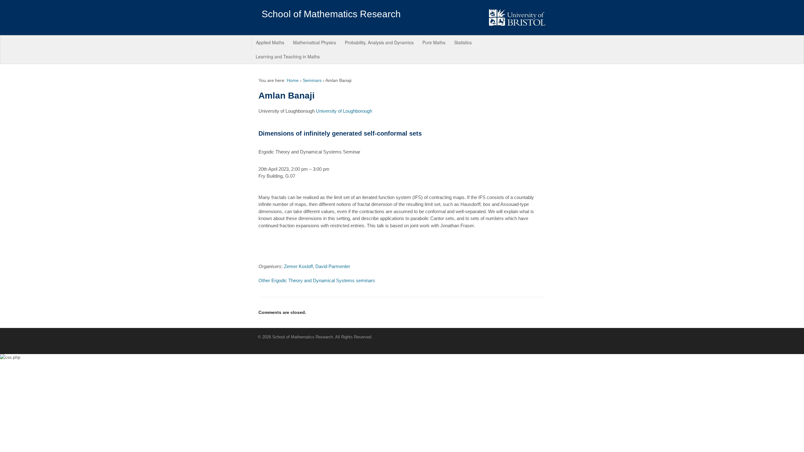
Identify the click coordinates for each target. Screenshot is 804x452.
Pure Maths (433, 42)
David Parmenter (332, 266)
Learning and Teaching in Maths (288, 56)
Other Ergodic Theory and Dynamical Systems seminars (316, 280)
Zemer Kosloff (298, 266)
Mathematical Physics (314, 42)
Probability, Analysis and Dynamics (379, 42)
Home (293, 80)
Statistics (463, 42)
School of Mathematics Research (331, 14)
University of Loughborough (344, 111)
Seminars (312, 80)
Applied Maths (270, 42)
